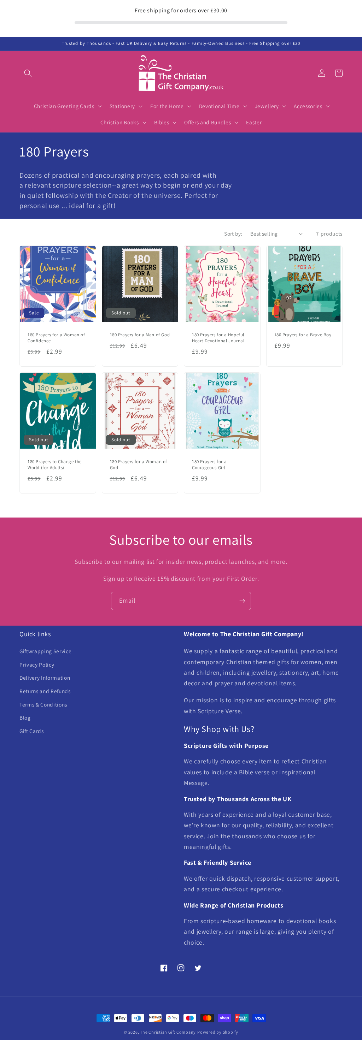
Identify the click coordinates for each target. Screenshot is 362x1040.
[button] (27, 73)
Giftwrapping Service (45, 651)
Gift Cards (31, 730)
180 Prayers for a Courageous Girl (209, 465)
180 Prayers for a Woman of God (139, 465)
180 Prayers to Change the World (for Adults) (55, 465)
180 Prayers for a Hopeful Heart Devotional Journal (218, 338)
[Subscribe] (242, 601)
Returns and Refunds (45, 691)
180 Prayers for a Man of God (140, 335)
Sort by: (233, 233)
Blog (25, 717)
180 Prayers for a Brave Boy (303, 335)
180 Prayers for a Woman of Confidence (56, 338)
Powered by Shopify (217, 1032)
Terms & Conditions (43, 704)
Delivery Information (44, 677)
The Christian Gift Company (168, 1032)
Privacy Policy (36, 664)
